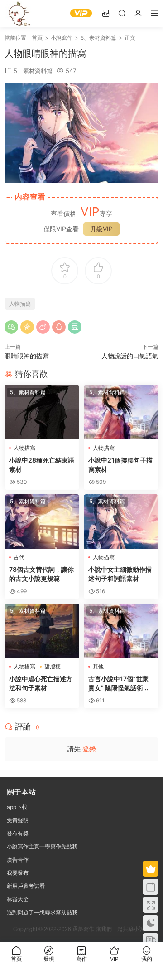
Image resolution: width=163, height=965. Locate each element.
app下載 (17, 807)
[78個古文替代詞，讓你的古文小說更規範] (42, 521)
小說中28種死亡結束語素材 (41, 464)
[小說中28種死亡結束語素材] (42, 412)
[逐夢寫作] (18, 13)
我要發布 (18, 872)
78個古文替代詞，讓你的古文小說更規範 (41, 573)
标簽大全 (18, 899)
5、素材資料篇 (33, 70)
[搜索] (122, 13)
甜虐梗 (52, 666)
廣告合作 (18, 859)
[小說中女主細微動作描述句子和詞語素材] (121, 521)
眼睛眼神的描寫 (27, 356)
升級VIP (101, 229)
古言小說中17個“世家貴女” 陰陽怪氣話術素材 (118, 683)
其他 (98, 666)
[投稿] (105, 13)
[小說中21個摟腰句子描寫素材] (121, 412)
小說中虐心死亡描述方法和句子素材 (40, 683)
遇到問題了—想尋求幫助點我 (42, 912)
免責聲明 (18, 820)
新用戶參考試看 (26, 885)
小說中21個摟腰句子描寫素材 (120, 464)
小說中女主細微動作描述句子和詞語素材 (120, 573)
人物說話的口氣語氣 (129, 356)
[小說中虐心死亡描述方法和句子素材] (42, 631)
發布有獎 (18, 833)
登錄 (89, 749)
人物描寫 (20, 303)
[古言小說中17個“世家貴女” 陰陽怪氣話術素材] (121, 631)
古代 (19, 557)
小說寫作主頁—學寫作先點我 (42, 846)
